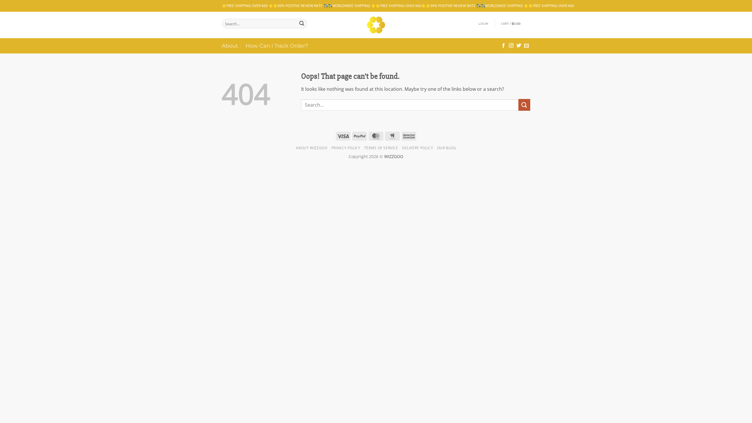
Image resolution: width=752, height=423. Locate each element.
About (230, 46)
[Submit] (302, 24)
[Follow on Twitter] (518, 45)
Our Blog (446, 147)
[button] (484, 24)
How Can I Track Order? (277, 46)
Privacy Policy (345, 147)
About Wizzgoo (311, 147)
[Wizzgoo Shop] (376, 25)
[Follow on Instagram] (511, 45)
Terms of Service (381, 147)
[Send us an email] (526, 45)
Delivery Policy (417, 147)
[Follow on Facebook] (503, 45)
